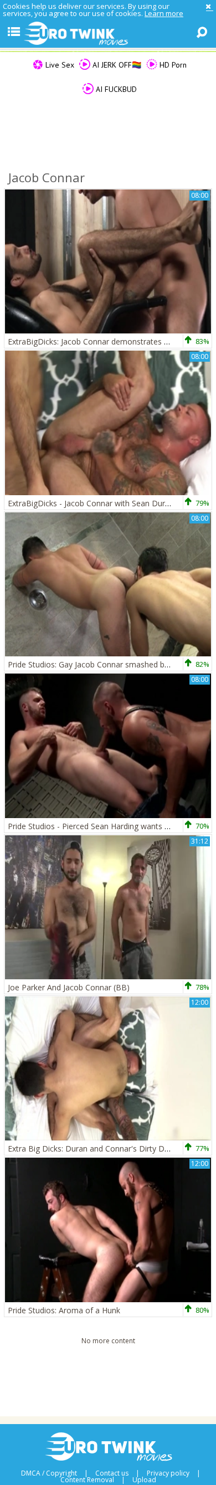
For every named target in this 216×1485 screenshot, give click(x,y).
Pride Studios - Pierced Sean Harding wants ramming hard (111, 826)
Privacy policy (168, 1473)
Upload (144, 1480)
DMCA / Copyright (49, 1473)
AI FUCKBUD (115, 89)
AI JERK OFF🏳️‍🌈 (115, 65)
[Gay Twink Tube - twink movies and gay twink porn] (108, 34)
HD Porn (172, 65)
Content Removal (87, 1480)
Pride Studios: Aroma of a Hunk (64, 1310)
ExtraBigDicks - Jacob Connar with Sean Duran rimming (106, 503)
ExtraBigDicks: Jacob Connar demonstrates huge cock (104, 341)
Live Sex (58, 65)
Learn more (164, 13)
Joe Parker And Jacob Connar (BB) (69, 987)
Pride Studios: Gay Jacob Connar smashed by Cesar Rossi (110, 664)
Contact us (111, 1473)
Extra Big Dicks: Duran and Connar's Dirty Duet (92, 1148)
